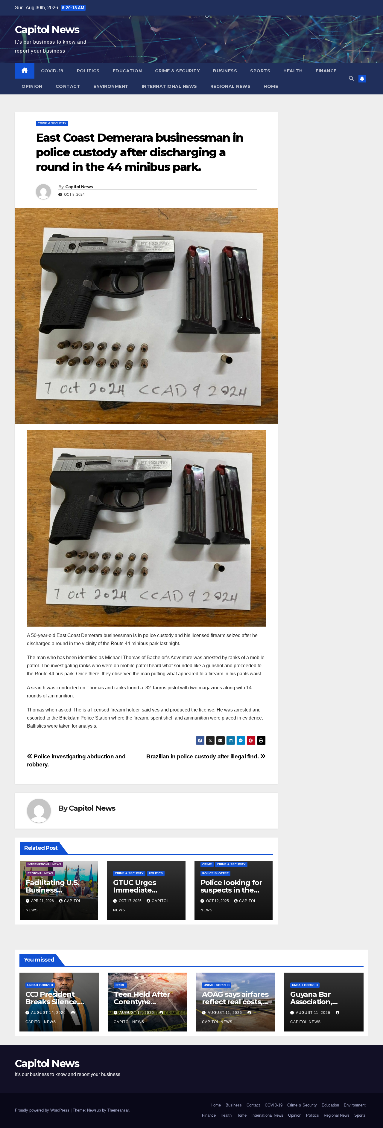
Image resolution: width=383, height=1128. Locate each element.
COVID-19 (52, 71)
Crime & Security (177, 71)
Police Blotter (215, 873)
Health (293, 71)
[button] (351, 78)
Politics (88, 71)
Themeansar (118, 1110)
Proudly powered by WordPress (43, 1110)
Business (225, 71)
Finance (326, 71)
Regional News (230, 86)
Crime (207, 864)
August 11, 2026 (225, 1013)
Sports (260, 71)
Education (127, 71)
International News (169, 86)
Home (271, 86)
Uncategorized (40, 985)
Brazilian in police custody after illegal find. (203, 756)
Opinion (32, 86)
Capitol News (47, 29)
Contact (68, 86)
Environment (111, 86)
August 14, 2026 (49, 1013)
